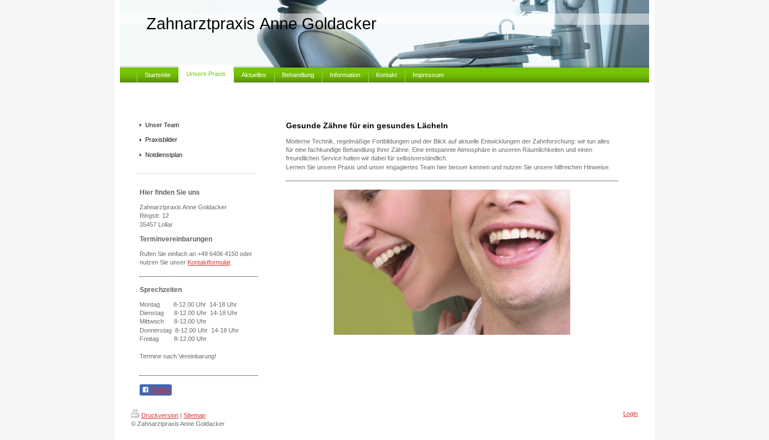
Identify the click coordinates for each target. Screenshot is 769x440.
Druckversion (159, 415)
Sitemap (194, 415)
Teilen (159, 390)
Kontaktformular (208, 262)
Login (630, 413)
